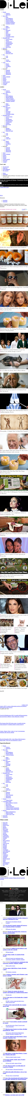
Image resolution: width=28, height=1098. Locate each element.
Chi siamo (6, 894)
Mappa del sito (16, 878)
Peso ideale (8, 804)
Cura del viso (6, 843)
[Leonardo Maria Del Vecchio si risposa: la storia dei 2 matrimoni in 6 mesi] (15, 910)
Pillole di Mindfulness (11, 811)
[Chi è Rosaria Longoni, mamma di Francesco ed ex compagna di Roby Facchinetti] (15, 922)
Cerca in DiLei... (4, 876)
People (4, 12)
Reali (7, 17)
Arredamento (9, 41)
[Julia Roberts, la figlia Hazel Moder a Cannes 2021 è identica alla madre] (15, 1046)
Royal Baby (5, 864)
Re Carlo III (5, 170)
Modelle (5, 827)
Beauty (7, 63)
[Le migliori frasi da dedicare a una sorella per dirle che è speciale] (15, 941)
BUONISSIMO (11, 893)
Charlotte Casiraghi (10, 23)
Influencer (5, 823)
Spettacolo (8, 14)
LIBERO (3, 890)
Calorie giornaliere (10, 806)
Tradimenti (5, 830)
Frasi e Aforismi (6, 76)
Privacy (16, 894)
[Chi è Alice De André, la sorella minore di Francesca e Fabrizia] (15, 1063)
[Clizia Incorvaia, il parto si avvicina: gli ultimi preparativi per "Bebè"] (15, 1026)
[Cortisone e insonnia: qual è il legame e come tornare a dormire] (15, 972)
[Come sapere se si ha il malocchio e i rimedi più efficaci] (15, 995)
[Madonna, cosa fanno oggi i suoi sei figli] (15, 1087)
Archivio (2, 879)
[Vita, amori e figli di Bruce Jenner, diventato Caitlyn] (15, 965)
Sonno (4, 860)
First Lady (5, 822)
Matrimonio (8, 52)
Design (7, 40)
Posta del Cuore (9, 53)
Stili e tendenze (6, 840)
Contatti (4, 84)
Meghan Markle (9, 19)
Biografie (5, 834)
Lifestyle (8, 13)
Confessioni (5, 835)
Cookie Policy (21, 894)
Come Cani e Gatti (10, 814)
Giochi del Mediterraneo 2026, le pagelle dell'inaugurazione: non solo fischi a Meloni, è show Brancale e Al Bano (13, 716)
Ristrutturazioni (9, 43)
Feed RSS (22, 878)
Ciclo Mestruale (6, 851)
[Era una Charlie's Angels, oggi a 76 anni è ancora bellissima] (15, 1057)
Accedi (2, 9)
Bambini (5, 847)
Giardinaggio (9, 44)
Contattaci (10, 878)
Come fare (8, 61)
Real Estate (8, 47)
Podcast (4, 79)
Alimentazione (6, 862)
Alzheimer (5, 856)
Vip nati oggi (6, 166)
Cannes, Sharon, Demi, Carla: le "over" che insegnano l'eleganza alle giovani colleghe (12, 732)
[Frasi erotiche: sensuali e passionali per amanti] (15, 1014)
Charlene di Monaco (10, 22)
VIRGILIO (6, 890)
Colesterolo (5, 854)
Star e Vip (5, 16)
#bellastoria (8, 74)
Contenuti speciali (4, 878)
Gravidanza (5, 849)
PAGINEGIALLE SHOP (19, 890)
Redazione (5, 817)
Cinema (2, 187)
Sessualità (8, 35)
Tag (4, 865)
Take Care (5, 29)
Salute (7, 31)
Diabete (4, 853)
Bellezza (8, 27)
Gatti (7, 57)
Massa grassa (9, 805)
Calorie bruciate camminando (12, 808)
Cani (7, 56)
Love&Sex (8, 66)
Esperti (4, 78)
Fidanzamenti (6, 836)
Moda (7, 26)
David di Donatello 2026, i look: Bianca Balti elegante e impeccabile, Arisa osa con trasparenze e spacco (12, 739)
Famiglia (5, 845)
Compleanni (5, 831)
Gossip (4, 833)
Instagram (5, 201)
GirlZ (4, 62)
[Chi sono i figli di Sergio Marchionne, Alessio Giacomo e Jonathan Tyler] (15, 1033)
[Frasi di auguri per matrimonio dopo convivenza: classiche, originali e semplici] (15, 959)
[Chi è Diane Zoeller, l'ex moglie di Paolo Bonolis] (15, 952)
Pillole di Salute (9, 813)
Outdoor (8, 45)
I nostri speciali (6, 81)
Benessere (8, 30)
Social (4, 826)
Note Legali (11, 894)
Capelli (4, 842)
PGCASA (24, 890)
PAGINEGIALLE (11, 890)
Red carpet (6, 187)
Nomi (4, 75)
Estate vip (5, 168)
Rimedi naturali (6, 858)
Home (4, 173)
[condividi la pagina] (1, 183)
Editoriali (8, 70)
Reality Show (6, 825)
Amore (7, 767)
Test (7, 67)
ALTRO (2, 87)
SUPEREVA (17, 893)
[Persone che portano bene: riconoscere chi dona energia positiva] (15, 929)
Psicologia (8, 34)
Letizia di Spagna (10, 21)
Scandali (5, 838)
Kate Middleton (9, 18)
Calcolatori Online (10, 36)
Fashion (7, 65)
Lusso (4, 839)
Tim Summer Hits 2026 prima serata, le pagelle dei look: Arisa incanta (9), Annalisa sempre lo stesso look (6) (12, 724)
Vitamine (5, 857)
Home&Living (6, 38)
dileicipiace (8, 72)
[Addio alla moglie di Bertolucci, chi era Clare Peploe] (15, 1069)
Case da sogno (9, 39)
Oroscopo (5, 83)
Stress (4, 861)
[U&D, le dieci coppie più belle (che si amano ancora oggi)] (15, 1002)
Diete (7, 32)
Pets (4, 54)
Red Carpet (5, 829)
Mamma (7, 50)
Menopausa (5, 852)
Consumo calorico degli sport (12, 809)
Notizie (4, 80)
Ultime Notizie (9, 800)
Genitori (5, 848)
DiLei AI (5, 48)
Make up (5, 844)
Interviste (8, 71)
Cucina (7, 60)
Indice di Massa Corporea (11, 802)
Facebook (5, 200)
